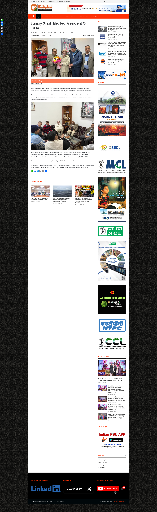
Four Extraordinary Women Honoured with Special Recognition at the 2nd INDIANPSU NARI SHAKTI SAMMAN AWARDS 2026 (117, 389)
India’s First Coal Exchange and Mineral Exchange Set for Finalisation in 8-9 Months (61, 199)
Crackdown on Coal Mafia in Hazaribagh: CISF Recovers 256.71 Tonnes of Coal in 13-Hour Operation (84, 200)
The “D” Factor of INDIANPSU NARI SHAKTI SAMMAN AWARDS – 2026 (110, 379)
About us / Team (40, 1)
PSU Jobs (54, 16)
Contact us (67, 1)
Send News (60, 1)
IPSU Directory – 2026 (83, 16)
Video (61, 16)
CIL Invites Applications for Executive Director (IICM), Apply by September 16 (117, 28)
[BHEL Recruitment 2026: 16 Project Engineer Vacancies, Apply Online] (102, 37)
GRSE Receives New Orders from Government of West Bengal (40, 199)
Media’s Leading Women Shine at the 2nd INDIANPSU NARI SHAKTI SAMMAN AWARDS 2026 (117, 398)
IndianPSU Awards (70, 16)
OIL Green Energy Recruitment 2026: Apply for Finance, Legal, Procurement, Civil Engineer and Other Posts (117, 44)
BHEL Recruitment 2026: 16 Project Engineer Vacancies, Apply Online (116, 36)
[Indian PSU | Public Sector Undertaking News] (42, 8)
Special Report (46, 16)
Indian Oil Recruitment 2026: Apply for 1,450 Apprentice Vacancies (116, 60)
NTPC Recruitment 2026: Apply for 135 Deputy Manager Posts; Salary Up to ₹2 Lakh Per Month (117, 53)
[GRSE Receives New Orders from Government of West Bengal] (40, 191)
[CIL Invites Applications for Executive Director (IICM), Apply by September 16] (102, 29)
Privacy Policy (51, 1)
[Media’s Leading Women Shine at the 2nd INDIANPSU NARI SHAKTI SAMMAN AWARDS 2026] (102, 399)
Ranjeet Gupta (35, 35)
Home (33, 1)
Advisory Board (95, 16)
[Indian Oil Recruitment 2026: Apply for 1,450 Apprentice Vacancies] (102, 62)
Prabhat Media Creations (119, 501)
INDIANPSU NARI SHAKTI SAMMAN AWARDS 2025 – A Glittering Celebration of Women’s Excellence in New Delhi (117, 416)
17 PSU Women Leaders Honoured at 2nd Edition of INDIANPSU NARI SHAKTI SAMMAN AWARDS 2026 (117, 407)
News (38, 16)
